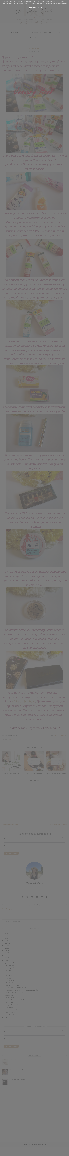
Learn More (32, 7)
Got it (40, 7)
